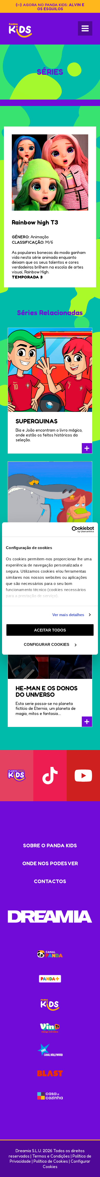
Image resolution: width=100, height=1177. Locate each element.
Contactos (50, 881)
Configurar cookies (47, 644)
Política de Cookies (51, 1161)
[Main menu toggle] (85, 28)
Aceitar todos (50, 630)
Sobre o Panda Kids (50, 845)
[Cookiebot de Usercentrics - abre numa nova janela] (72, 529)
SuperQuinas (36, 421)
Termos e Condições (51, 1156)
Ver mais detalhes (68, 615)
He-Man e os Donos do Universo (46, 691)
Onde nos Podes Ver (50, 863)
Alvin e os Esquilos (61, 6)
